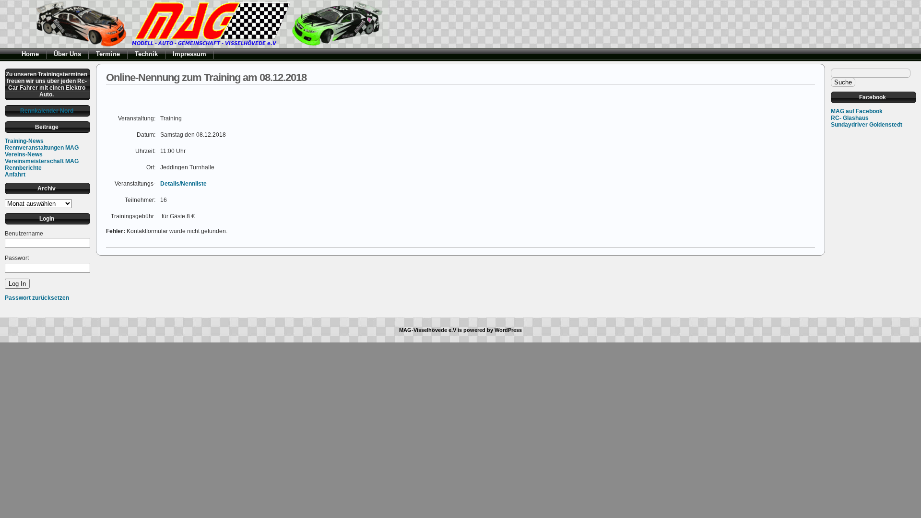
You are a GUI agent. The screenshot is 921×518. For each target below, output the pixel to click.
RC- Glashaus (850, 118)
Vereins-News (24, 154)
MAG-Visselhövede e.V (427, 330)
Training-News (24, 141)
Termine (108, 54)
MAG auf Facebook (857, 111)
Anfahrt (15, 174)
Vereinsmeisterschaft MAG (42, 161)
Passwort (17, 258)
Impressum (189, 54)
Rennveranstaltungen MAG (42, 147)
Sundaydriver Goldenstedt (866, 124)
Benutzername (24, 233)
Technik (146, 54)
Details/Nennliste (183, 183)
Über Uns (67, 54)
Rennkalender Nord (46, 110)
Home (30, 54)
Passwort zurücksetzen (37, 297)
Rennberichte (23, 168)
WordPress (508, 330)
